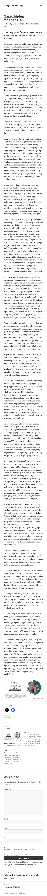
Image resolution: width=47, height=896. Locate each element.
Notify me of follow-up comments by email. (19, 849)
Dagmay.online (14, 5)
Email (7, 828)
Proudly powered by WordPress (14, 893)
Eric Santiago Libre (21, 24)
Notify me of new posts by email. (15, 855)
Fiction (7, 24)
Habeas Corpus (9, 743)
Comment (8, 789)
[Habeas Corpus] (12, 736)
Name (7, 819)
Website (7, 838)
